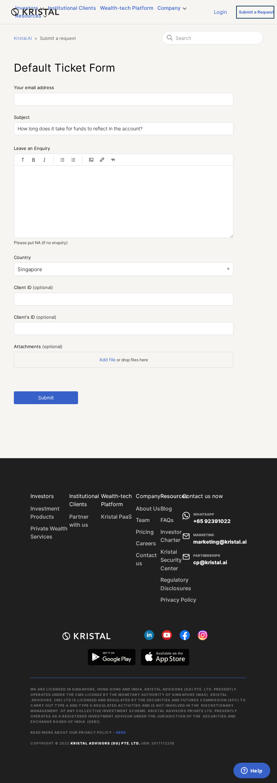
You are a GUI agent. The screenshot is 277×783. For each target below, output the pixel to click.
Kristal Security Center (171, 560)
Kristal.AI (23, 38)
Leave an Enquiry (32, 148)
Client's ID (35, 317)
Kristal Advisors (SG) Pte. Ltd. (105, 743)
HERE (121, 732)
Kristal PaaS (116, 516)
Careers (146, 543)
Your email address (34, 87)
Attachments (38, 346)
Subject (22, 117)
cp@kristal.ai (210, 562)
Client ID (33, 287)
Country (22, 257)
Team (143, 520)
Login (220, 11)
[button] (23, 160)
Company (169, 8)
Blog (166, 508)
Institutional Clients (72, 8)
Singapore (30, 269)
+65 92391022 (212, 521)
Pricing (145, 531)
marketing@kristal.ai (220, 542)
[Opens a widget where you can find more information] (251, 771)
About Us (148, 508)
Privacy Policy (178, 599)
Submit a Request (256, 12)
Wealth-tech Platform (126, 8)
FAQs (167, 520)
